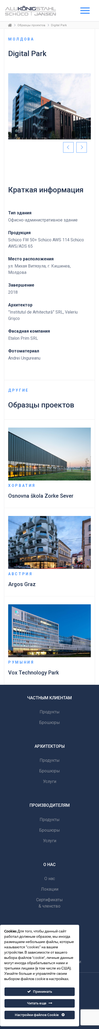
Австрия (20, 574)
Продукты (50, 711)
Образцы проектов (31, 25)
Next (81, 147)
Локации (49, 889)
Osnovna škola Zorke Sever (40, 496)
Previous (68, 147)
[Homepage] (10, 25)
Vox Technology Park (33, 672)
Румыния (21, 662)
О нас (49, 878)
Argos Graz (22, 584)
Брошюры (49, 722)
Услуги (49, 781)
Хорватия (22, 485)
